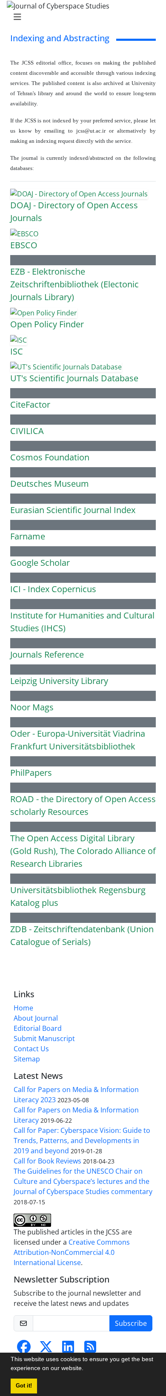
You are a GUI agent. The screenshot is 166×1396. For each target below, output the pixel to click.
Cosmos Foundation (49, 457)
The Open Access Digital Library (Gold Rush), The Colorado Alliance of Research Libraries (83, 850)
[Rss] (90, 1349)
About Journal (36, 1018)
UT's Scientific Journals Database (74, 378)
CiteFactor (30, 404)
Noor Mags (32, 707)
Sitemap (27, 1059)
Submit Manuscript (44, 1038)
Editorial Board (38, 1028)
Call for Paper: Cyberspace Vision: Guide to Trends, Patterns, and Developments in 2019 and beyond (82, 1140)
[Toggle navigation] (80, 17)
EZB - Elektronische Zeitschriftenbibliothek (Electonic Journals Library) (74, 284)
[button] (86, 1369)
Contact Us (31, 1048)
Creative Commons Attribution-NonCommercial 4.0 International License (72, 1252)
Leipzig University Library (59, 681)
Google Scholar (40, 562)
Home (23, 1008)
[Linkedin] (68, 1349)
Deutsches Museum (49, 483)
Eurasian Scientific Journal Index (72, 510)
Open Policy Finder (47, 324)
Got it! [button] (24, 1386)
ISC (16, 351)
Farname (27, 536)
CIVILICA (27, 431)
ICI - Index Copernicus (53, 589)
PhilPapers (31, 772)
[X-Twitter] (46, 1349)
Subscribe (131, 1323)
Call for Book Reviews (47, 1161)
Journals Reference (47, 654)
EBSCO (23, 245)
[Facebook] (24, 1349)
